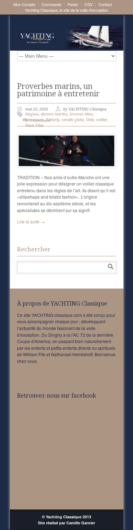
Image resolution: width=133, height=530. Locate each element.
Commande (51, 4)
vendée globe (72, 120)
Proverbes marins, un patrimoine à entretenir (58, 90)
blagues (32, 114)
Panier (72, 4)
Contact (105, 4)
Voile (90, 120)
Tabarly (52, 120)
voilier (101, 120)
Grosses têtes (81, 114)
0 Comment (40, 120)
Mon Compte (24, 4)
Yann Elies (34, 125)
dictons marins (54, 114)
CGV (88, 4)
